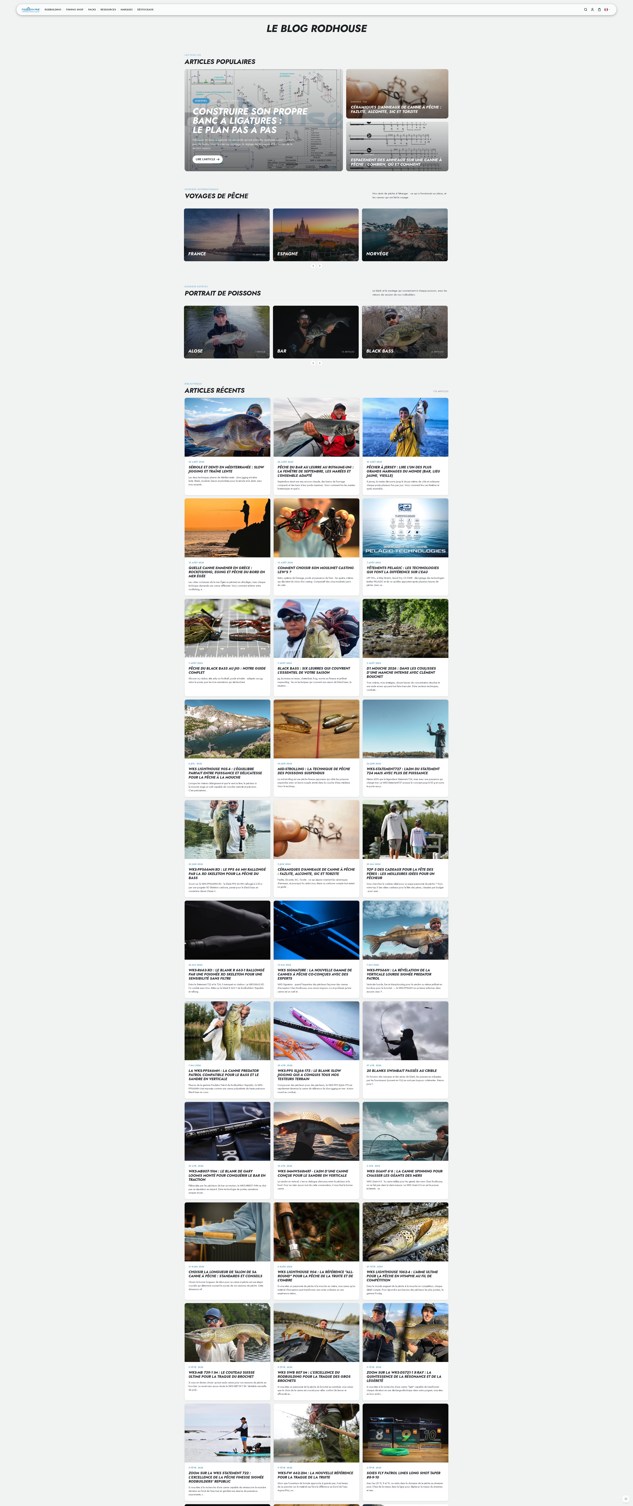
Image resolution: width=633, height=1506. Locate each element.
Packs (92, 9)
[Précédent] (313, 265)
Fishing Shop (74, 9)
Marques (127, 9)
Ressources (108, 9)
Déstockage (145, 9)
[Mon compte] (592, 9)
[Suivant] (319, 265)
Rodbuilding (53, 9)
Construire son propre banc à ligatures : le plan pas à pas (250, 120)
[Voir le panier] (599, 9)
